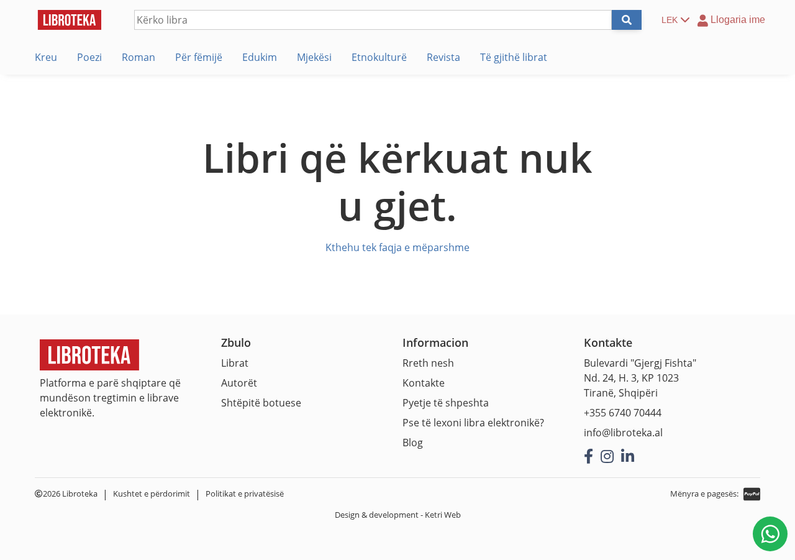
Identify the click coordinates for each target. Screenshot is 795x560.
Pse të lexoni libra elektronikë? (473, 422)
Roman (138, 57)
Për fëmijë (198, 57)
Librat (234, 363)
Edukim (259, 57)
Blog (412, 442)
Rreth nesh (428, 363)
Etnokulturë (379, 57)
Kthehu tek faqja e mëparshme (397, 247)
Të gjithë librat (513, 57)
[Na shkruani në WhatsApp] (770, 533)
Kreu (46, 57)
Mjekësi (314, 57)
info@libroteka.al (623, 432)
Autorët (239, 383)
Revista (443, 57)
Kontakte (423, 383)
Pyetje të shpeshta (445, 403)
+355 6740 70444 (622, 413)
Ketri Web (443, 514)
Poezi (89, 57)
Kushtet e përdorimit (151, 493)
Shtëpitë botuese (261, 403)
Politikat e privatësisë (245, 493)
